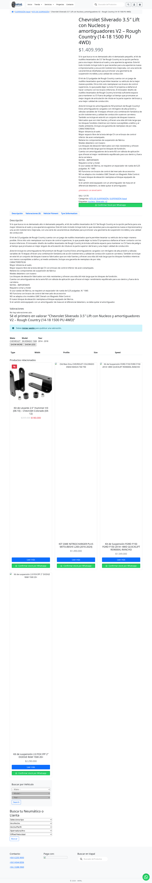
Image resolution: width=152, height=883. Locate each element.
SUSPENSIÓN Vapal (22, 12)
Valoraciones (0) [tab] (33, 213)
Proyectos (60, 4)
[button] (110, 205)
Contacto (69, 4)
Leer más (31, 559)
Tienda (37, 4)
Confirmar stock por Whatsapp (32, 565)
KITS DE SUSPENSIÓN (40, 12)
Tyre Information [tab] (69, 213)
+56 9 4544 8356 (17, 862)
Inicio (30, 4)
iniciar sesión (28, 328)
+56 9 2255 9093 (17, 857)
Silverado (100, 201)
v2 (106, 201)
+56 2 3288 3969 (17, 867)
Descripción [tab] (17, 213)
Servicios (48, 4)
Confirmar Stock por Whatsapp (112, 205)
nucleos (91, 201)
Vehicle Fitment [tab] (50, 213)
